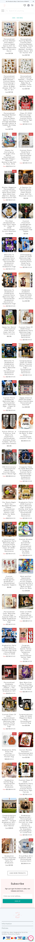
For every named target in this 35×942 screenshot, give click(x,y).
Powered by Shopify (14, 934)
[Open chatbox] (31, 938)
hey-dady (10, 932)
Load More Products (18, 873)
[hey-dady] (4, 5)
